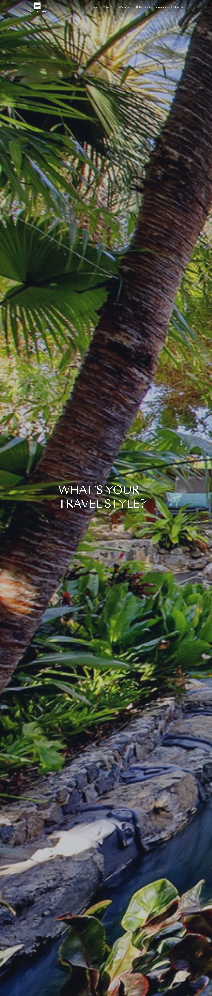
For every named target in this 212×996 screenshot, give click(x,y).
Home (95, 7)
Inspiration (161, 7)
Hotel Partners (143, 7)
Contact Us (177, 7)
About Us (108, 7)
